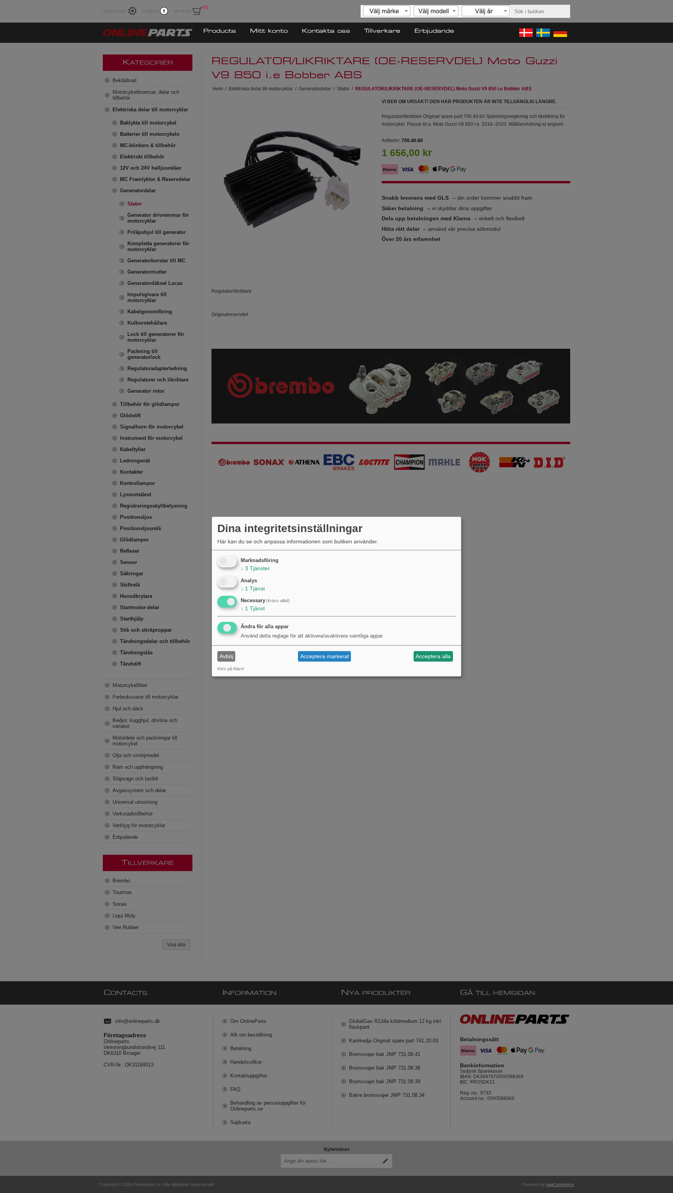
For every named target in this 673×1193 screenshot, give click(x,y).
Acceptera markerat (324, 656)
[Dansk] (525, 32)
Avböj (226, 656)
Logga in (150, 11)
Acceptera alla (433, 656)
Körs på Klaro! (230, 668)
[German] (559, 32)
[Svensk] (542, 32)
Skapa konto (115, 11)
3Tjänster (255, 568)
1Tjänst (253, 588)
